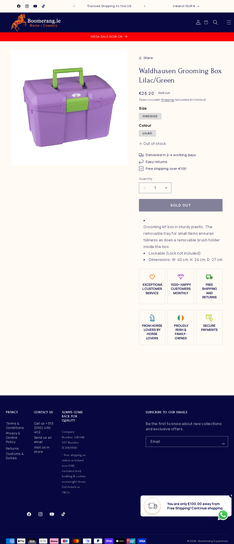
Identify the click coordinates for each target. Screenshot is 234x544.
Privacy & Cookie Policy (13, 437)
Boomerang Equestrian (213, 541)
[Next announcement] (145, 6)
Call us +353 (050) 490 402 (44, 427)
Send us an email (43, 439)
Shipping (167, 100)
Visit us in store (42, 449)
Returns (12, 448)
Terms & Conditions (15, 425)
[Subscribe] (223, 441)
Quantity (145, 179)
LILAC (149, 134)
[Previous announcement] (74, 6)
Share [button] (148, 58)
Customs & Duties (15, 455)
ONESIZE (152, 116)
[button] (229, 22)
